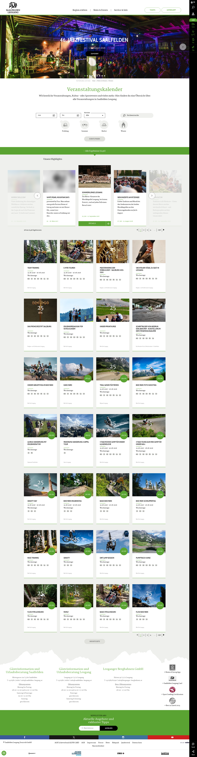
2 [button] (87, 75)
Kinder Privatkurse (108, 326)
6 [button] (97, 75)
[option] (94, 46)
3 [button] (89, 75)
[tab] (193, 2)
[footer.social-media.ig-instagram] (123, 737)
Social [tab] (193, 747)
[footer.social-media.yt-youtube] (172, 737)
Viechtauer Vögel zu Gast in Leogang (147, 269)
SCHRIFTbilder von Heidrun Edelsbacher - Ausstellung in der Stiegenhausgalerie (148, 328)
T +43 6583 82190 (110, 680)
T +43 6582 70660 (13, 680)
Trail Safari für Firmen (109, 385)
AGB (83, 743)
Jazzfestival (125, 743)
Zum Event (94, 54)
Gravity (67, 558)
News (108, 743)
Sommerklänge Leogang (92, 192)
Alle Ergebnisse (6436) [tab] (95, 151)
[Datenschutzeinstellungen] (4, 753)
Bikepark (115, 743)
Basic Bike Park (106, 501)
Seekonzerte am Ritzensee (128, 197)
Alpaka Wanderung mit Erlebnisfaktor (36, 443)
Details (92, 223)
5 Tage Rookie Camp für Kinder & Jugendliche (112, 443)
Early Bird (68, 385)
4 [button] (92, 75)
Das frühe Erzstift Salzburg (39, 326)
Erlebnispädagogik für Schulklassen (73, 327)
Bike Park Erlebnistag (73, 501)
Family (66, 612)
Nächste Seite (95, 641)
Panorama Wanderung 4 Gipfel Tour (76, 443)
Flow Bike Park (142, 612)
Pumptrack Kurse (143, 558)
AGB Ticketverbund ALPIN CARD (67, 743)
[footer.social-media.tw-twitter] (73, 737)
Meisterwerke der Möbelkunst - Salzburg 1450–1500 (112, 270)
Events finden (94, 139)
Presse (100, 743)
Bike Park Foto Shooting (146, 385)
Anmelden (108, 728)
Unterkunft (171, 10)
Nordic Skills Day (18, 197)
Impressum (91, 743)
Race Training (33, 558)
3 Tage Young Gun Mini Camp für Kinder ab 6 (148, 443)
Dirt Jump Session (107, 558)
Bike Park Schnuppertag (146, 501)
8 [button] (102, 75)
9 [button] (104, 75)
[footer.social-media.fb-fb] (24, 737)
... (154, 230)
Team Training (33, 268)
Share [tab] (193, 755)
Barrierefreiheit (98, 746)
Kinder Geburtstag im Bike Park (40, 385)
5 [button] (94, 75)
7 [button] (99, 75)
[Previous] (37, 195)
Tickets (152, 10)
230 (159, 230)
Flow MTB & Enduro (35, 612)
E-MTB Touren (69, 268)
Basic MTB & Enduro (108, 612)
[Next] (183, 47)
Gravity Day (32, 501)
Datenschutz (137, 743)
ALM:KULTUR (157, 197)
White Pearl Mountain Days (58, 197)
